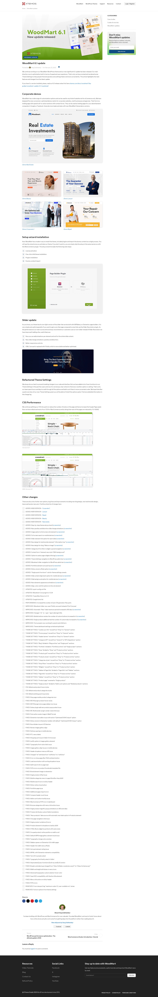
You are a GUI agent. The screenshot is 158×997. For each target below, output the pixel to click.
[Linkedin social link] (36, 901)
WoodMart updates (32, 8)
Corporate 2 (46, 508)
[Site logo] (29, 3)
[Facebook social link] (24, 901)
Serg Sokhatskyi (36, 67)
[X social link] (28, 901)
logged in (33, 949)
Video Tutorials (28, 968)
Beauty (44, 518)
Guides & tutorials (113, 22)
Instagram (56, 976)
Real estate (45, 522)
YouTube (55, 981)
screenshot (56, 525)
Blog (24, 972)
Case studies (111, 19)
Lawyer (44, 512)
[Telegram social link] (40, 901)
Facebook (58, 926)
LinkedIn (68, 926)
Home (23, 8)
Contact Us (26, 976)
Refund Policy (27, 981)
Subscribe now (121, 51)
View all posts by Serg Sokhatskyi (62, 922)
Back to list (62, 935)
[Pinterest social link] (32, 901)
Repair (44, 515)
